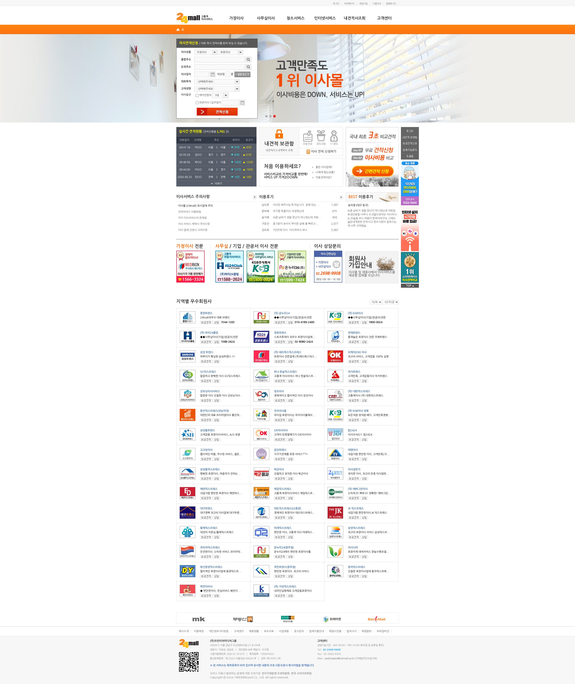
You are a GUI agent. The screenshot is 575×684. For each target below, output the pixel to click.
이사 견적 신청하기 (323, 151)
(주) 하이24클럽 (209, 332)
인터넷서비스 (325, 18)
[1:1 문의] (334, 137)
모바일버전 (383, 631)
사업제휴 (284, 631)
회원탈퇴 (367, 631)
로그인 (336, 3)
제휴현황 (254, 631)
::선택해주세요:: (205, 81)
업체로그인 (391, 3)
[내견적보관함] (410, 137)
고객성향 (186, 88)
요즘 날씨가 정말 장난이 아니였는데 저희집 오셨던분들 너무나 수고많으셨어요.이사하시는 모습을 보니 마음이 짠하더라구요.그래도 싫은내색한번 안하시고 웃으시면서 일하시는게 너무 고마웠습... (372, 218)
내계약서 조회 (285, 150)
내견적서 (270, 150)
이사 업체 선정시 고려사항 (192, 230)
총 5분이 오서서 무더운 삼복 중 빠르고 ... (296, 223)
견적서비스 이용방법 (189, 211)
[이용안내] (307, 137)
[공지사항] (321, 137)
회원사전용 (335, 631)
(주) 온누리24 (282, 313)
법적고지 (351, 631)
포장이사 (225, 52)
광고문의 (299, 631)
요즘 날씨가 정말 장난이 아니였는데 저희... (297, 217)
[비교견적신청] (410, 144)
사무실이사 (266, 18)
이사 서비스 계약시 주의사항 (194, 224)
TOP (410, 285)
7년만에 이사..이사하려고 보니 (290, 230)
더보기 (255, 197)
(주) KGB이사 (355, 313)
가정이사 (236, 18)
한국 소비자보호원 (301, 673)
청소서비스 (296, 18)
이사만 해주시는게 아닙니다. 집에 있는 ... (296, 205)
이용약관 (199, 631)
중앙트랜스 (206, 313)
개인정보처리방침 (219, 631)
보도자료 (269, 631)
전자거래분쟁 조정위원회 (276, 673)
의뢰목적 (186, 81)
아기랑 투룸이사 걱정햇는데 (288, 211)
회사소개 (184, 631)
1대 (217, 95)
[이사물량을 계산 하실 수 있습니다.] (242, 74)
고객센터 (384, 18)
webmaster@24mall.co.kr (339, 658)
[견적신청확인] (217, 112)
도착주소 (186, 67)
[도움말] (410, 156)
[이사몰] (194, 18)
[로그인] (410, 130)
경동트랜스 (280, 332)
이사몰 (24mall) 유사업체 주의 (195, 205)
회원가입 (363, 3)
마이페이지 (349, 3)
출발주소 (186, 59)
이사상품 (186, 52)
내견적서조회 (354, 18)
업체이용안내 (316, 631)
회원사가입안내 (360, 262)
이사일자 (186, 74)
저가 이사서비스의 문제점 (192, 218)
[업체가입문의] (410, 150)
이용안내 (377, 3)
